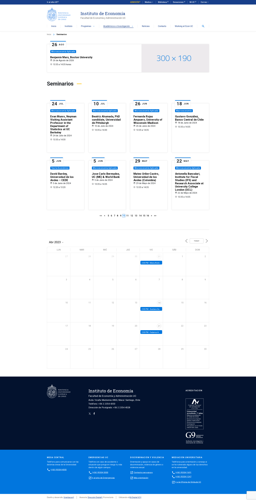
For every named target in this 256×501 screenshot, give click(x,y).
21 (159, 326)
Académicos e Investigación (118, 26)
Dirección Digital (94, 497)
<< (101, 215)
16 (148, 215)
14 (140, 215)
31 (159, 256)
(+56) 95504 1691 (183, 472)
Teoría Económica (59, 168)
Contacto (162, 26)
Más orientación (141, 478)
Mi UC (192, 2)
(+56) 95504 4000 (59, 469)
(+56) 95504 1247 (183, 477)
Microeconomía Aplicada (63, 51)
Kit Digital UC (134, 497)
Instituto (68, 26)
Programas (88, 26)
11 (127, 215)
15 (144, 215)
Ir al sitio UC (52, 2)
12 (132, 215)
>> (155, 215)
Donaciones (178, 2)
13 (136, 215)
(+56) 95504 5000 (100, 472)
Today (196, 241)
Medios (149, 2)
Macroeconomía (184, 111)
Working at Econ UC (184, 26)
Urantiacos (68, 497)
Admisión (134, 2)
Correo (205, 2)
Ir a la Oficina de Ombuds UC (188, 482)
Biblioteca (162, 2)
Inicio (53, 26)
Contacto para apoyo (143, 472)
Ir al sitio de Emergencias (103, 478)
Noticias (146, 26)
